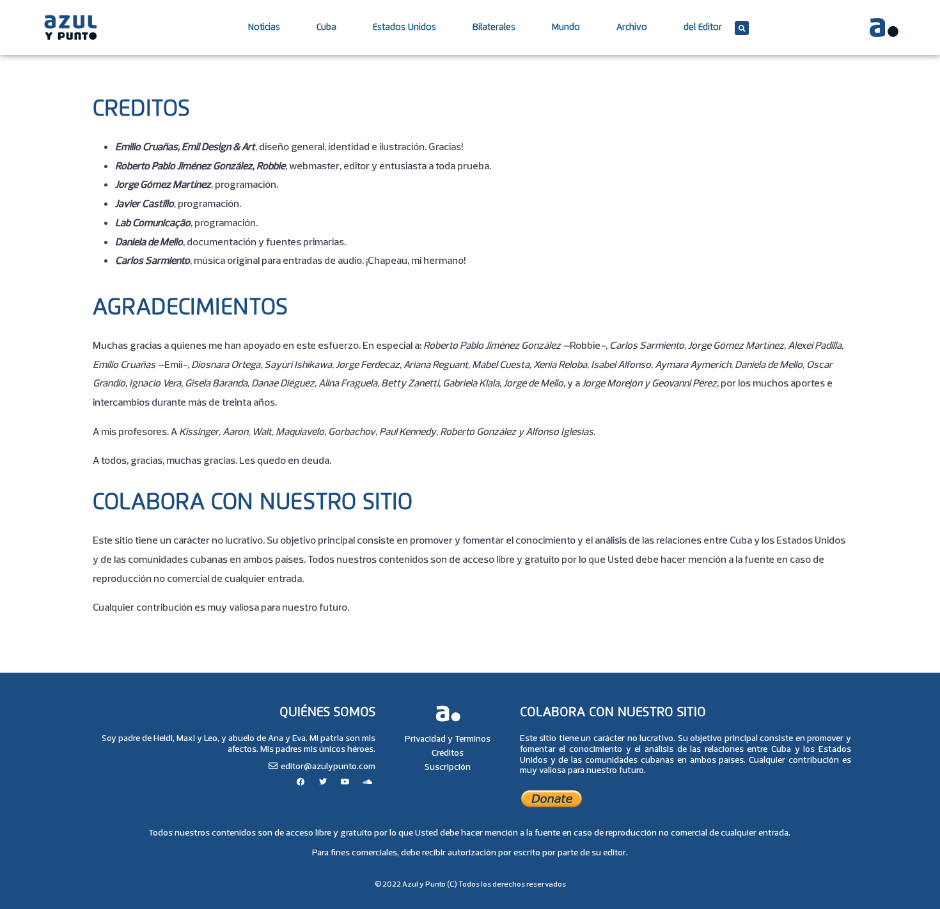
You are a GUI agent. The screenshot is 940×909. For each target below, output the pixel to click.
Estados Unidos (404, 27)
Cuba (326, 27)
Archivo (631, 27)
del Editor (703, 27)
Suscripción (448, 766)
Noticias (264, 27)
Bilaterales (494, 27)
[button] (742, 28)
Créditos (448, 752)
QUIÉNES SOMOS (327, 712)
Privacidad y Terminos (447, 738)
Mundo (566, 27)
